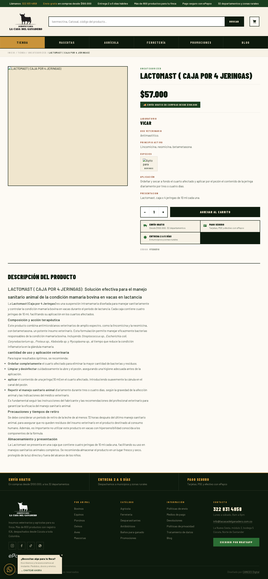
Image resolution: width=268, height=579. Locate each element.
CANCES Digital (251, 572)
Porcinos (79, 520)
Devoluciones (174, 520)
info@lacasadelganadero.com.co (232, 521)
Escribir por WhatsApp (236, 542)
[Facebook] (21, 545)
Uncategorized (37, 52)
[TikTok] (31, 545)
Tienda (22, 42)
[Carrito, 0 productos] (254, 21)
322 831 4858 (227, 509)
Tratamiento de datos (180, 532)
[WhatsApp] (40, 545)
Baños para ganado (132, 532)
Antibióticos (127, 526)
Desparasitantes (130, 520)
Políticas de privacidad (180, 526)
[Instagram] (12, 545)
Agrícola (111, 42)
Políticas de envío (177, 508)
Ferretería (156, 42)
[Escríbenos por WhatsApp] (9, 569)
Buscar (234, 21)
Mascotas (67, 42)
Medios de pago (176, 514)
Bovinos (79, 508)
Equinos (79, 514)
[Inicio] (26, 21)
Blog (246, 42)
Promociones (200, 42)
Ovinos (78, 526)
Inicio (11, 52)
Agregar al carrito (215, 212)
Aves (77, 532)
